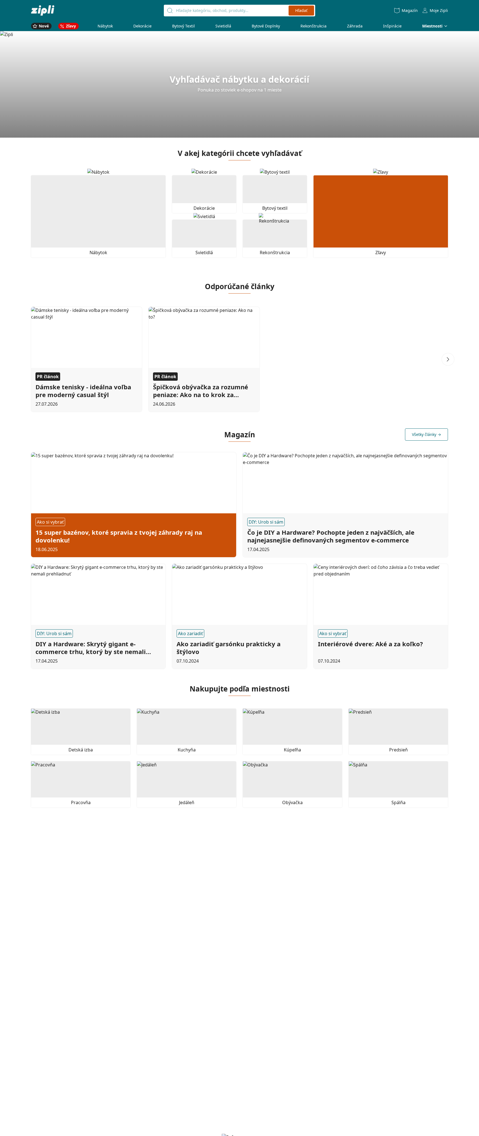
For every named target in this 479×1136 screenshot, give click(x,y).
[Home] (42, 10)
